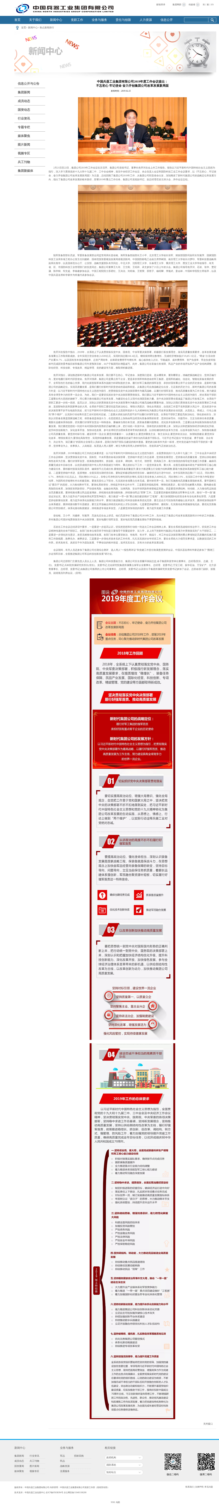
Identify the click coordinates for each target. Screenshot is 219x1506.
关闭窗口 (208, 1424)
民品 (62, 1461)
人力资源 (146, 20)
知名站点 (111, 1472)
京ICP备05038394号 (54, 1492)
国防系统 (111, 1465)
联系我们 (189, 1487)
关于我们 (35, 20)
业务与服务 (99, 20)
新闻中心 (56, 20)
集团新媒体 (25, 170)
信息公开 (166, 20)
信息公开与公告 (28, 83)
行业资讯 (24, 118)
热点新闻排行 (47, 27)
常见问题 (209, 1487)
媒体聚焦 (24, 136)
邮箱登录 (160, 4)
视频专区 (24, 153)
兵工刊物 (24, 162)
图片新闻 (24, 144)
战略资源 (65, 1466)
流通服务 (65, 1471)
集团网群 (176, 4)
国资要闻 (19, 1466)
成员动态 (24, 101)
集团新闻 (24, 92)
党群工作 (77, 20)
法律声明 (199, 1487)
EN (212, 4)
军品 (62, 1456)
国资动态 (24, 109)
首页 (17, 20)
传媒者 (192, 4)
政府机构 (111, 1457)
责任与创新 (123, 20)
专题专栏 (24, 127)
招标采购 (79, 1456)
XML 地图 (115, 1502)
